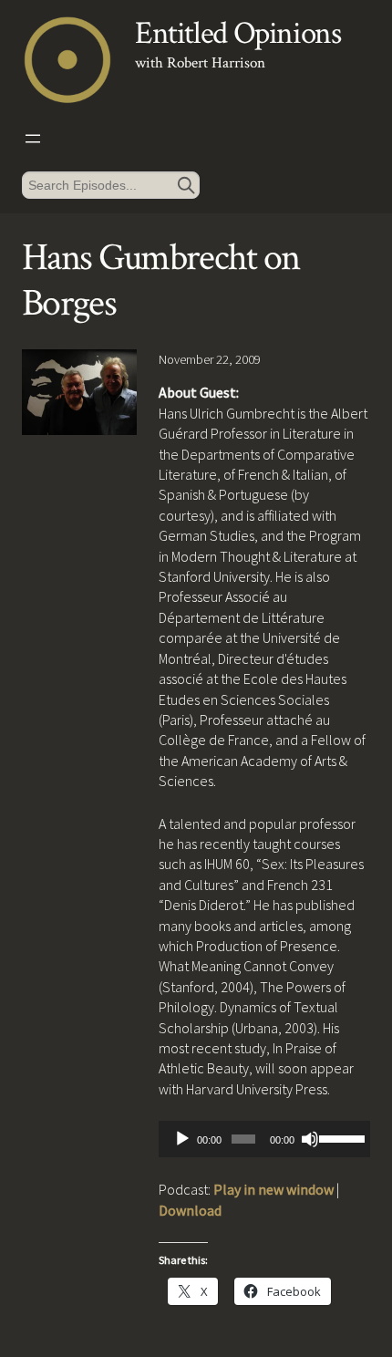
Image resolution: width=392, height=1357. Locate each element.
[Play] (182, 1139)
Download (190, 1210)
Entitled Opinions (237, 33)
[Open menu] (33, 139)
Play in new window (273, 1189)
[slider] (340, 1137)
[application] (264, 1139)
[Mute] (310, 1139)
